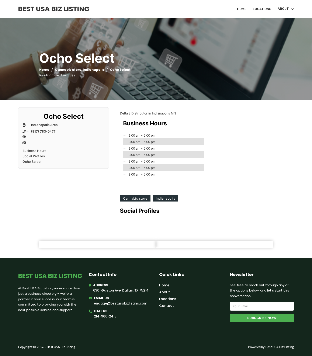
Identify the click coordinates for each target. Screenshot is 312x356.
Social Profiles (33, 156)
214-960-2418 (105, 316)
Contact (166, 305)
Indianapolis (93, 69)
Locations (262, 9)
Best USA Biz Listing (53, 9)
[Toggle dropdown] (292, 9)
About (164, 292)
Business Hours (34, 151)
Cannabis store (68, 69)
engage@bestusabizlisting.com (120, 303)
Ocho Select (32, 162)
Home (241, 9)
